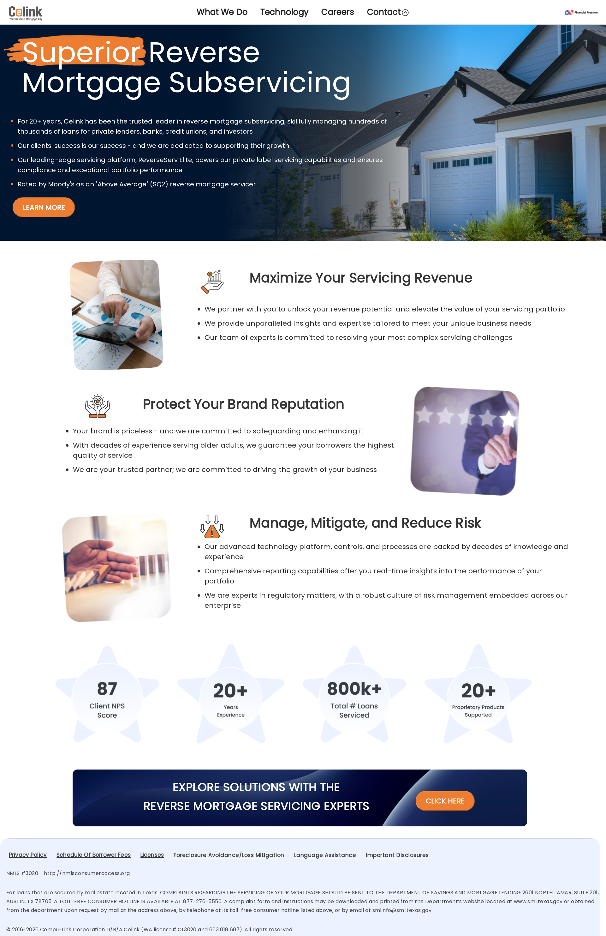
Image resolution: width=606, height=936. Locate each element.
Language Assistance (325, 855)
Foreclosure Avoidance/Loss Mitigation (229, 855)
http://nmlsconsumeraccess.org (87, 873)
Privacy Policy (28, 855)
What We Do (222, 12)
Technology (284, 12)
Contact (384, 12)
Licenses (152, 855)
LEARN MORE (44, 207)
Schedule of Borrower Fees (93, 855)
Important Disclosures (397, 855)
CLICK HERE (445, 801)
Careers (337, 12)
